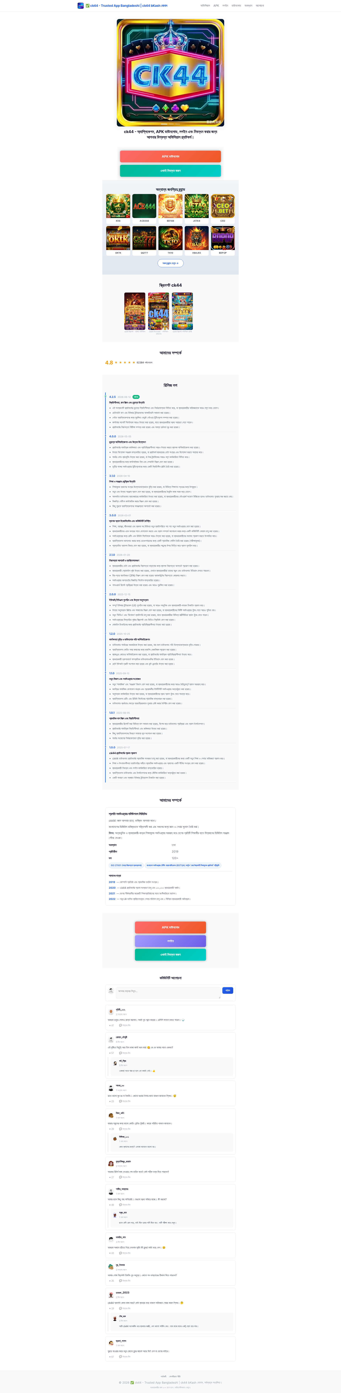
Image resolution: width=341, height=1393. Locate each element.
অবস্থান (248, 5)
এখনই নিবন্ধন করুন (170, 171)
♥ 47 (111, 1025)
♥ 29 (111, 1129)
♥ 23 (111, 1101)
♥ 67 (111, 1356)
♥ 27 (111, 1177)
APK (216, 5)
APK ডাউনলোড (170, 156)
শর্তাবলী (163, 1376)
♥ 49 (111, 1205)
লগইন (225, 5)
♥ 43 (111, 1253)
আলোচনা (260, 5)
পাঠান (228, 990)
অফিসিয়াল (205, 5)
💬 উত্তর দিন (124, 1025)
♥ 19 (111, 1308)
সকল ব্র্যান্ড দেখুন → (170, 263)
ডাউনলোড (236, 5)
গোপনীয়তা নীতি (174, 1376)
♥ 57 (111, 1053)
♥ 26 (111, 1281)
